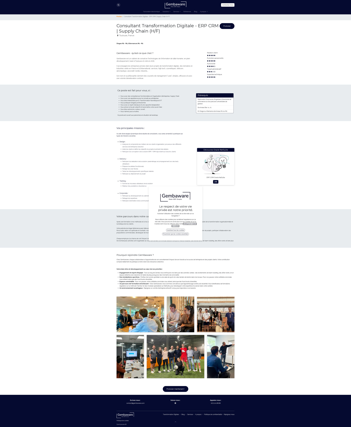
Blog (183, 414)
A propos (198, 414)
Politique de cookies (123, 420)
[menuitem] (151, 11)
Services (190, 414)
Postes (119, 16)
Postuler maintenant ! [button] (176, 389)
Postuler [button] (227, 26)
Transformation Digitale (171, 414)
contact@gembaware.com (135, 403)
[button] (118, 5)
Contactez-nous (227, 5)
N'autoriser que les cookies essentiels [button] (175, 234)
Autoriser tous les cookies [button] (175, 230)
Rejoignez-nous (229, 414)
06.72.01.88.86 (216, 403)
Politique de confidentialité (213, 414)
